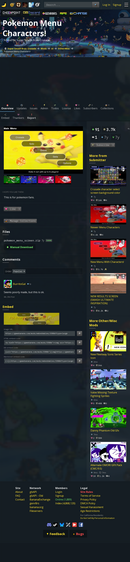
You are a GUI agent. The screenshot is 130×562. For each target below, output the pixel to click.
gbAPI (33, 492)
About (19, 492)
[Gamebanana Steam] (55, 524)
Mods (44, 48)
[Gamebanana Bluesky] (61, 524)
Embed (8, 307)
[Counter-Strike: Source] (37, 5)
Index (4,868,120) (65, 503)
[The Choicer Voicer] (31, 5)
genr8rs (34, 503)
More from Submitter (98, 158)
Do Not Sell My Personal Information (97, 518)
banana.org (36, 507)
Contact (20, 499)
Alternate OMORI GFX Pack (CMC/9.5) (106, 466)
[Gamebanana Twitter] (68, 524)
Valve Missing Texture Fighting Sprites (104, 394)
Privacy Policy (88, 499)
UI (52, 48)
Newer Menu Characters (105, 227)
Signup (117, 5)
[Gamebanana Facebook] (80, 524)
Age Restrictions (90, 511)
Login (58, 492)
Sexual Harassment (91, 507)
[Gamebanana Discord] (49, 524)
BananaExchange (40, 499)
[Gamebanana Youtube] (74, 524)
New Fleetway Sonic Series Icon (106, 356)
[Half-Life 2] (12, 5)
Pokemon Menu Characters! (17, 51)
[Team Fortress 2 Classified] (18, 5)
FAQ (17, 495)
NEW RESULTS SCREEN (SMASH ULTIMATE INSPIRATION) (104, 300)
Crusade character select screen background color (105, 190)
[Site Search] (95, 4)
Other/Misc (64, 48)
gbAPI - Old (36, 495)
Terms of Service (90, 495)
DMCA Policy (87, 503)
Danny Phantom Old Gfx (105, 430)
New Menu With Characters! (107, 261)
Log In (106, 5)
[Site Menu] (126, 4)
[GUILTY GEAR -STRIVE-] (25, 5)
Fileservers (36, 511)
